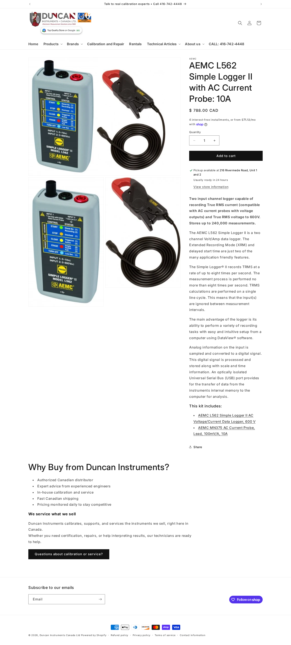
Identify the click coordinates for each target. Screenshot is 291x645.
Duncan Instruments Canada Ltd (60, 635)
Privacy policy (141, 635)
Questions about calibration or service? (69, 554)
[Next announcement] (261, 4)
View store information (210, 187)
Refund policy (119, 635)
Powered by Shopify (94, 635)
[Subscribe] (100, 599)
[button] (52, 44)
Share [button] (197, 447)
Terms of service (165, 635)
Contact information (192, 635)
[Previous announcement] (30, 4)
